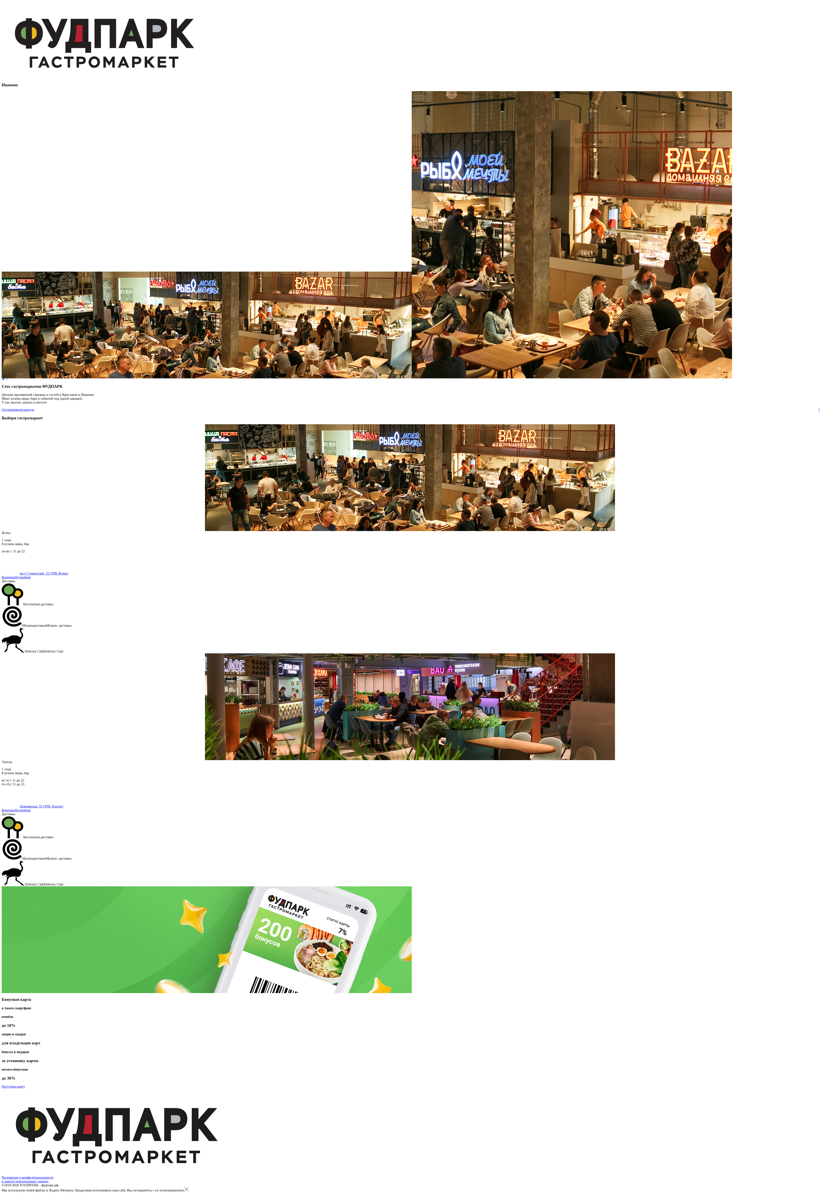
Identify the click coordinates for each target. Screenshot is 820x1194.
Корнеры (8, 577)
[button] (3, 379)
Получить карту (13, 1086)
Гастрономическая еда (18, 409)
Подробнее (23, 577)
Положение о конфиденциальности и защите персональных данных (27, 1179)
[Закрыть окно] (186, 1190)
